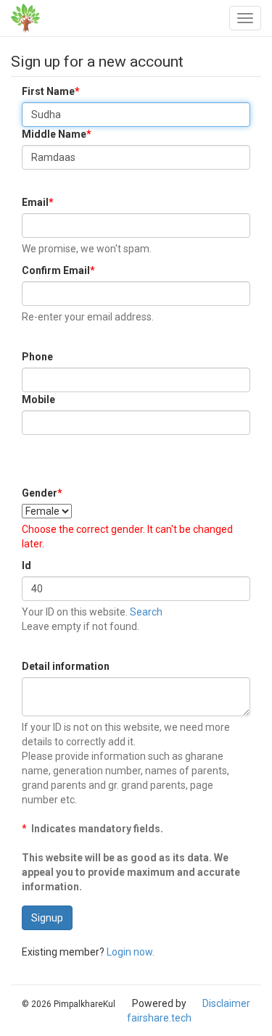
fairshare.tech (159, 1018)
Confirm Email (58, 270)
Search (146, 612)
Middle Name (56, 134)
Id (26, 565)
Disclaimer (226, 1003)
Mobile (38, 399)
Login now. (130, 952)
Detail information (66, 666)
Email (38, 202)
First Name (51, 91)
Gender (42, 493)
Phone (37, 356)
